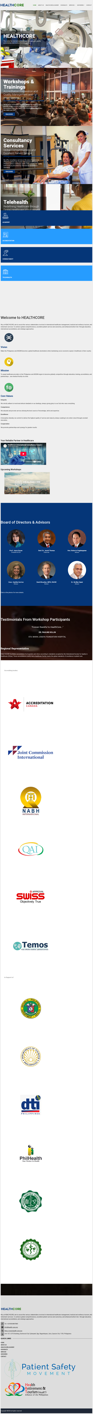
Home (34, 5)
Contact (89, 5)
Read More (9, 114)
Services (71, 5)
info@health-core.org (11, 1327)
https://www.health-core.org (13, 1331)
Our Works (80, 5)
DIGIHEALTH (64, 5)
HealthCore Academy (52, 5)
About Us (41, 5)
